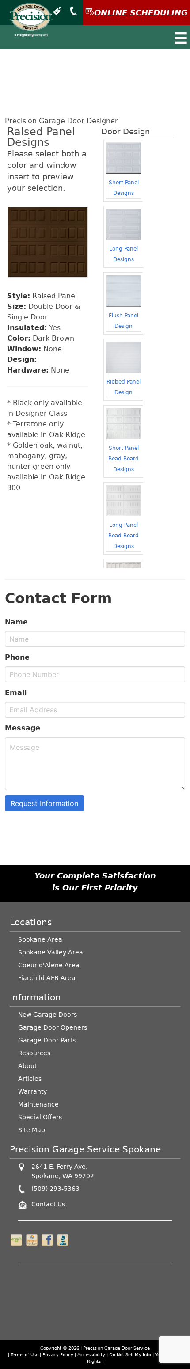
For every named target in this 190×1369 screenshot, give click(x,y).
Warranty (32, 1091)
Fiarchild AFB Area (47, 977)
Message (22, 728)
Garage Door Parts (47, 1040)
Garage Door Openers (52, 1027)
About (27, 1065)
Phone (17, 657)
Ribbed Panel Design (123, 387)
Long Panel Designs (123, 254)
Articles (30, 1078)
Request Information (44, 803)
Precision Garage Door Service (116, 1348)
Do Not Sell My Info (130, 1354)
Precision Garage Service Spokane (85, 1149)
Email (16, 692)
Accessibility (91, 1354)
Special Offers (40, 1117)
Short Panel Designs (124, 187)
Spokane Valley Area (50, 952)
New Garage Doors (47, 1014)
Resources (34, 1053)
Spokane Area (40, 939)
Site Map (31, 1129)
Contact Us (48, 1204)
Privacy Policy (57, 1354)
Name (16, 622)
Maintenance (38, 1104)
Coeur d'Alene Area (49, 965)
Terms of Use (24, 1354)
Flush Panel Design (123, 320)
